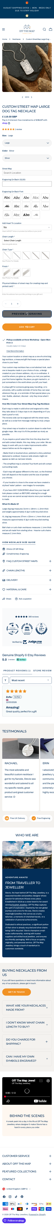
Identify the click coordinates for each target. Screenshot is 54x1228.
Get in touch (16, 992)
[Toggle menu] (3, 29)
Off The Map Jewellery (18, 1215)
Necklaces (16, 39)
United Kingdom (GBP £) (17, 1189)
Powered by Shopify (37, 1215)
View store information (15, 351)
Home (4, 39)
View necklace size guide (19, 542)
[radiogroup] (27, 206)
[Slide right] (31, 97)
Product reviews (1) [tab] (17, 671)
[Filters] (5, 680)
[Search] (44, 29)
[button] (8, 129)
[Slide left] (22, 97)
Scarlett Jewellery (19, 905)
